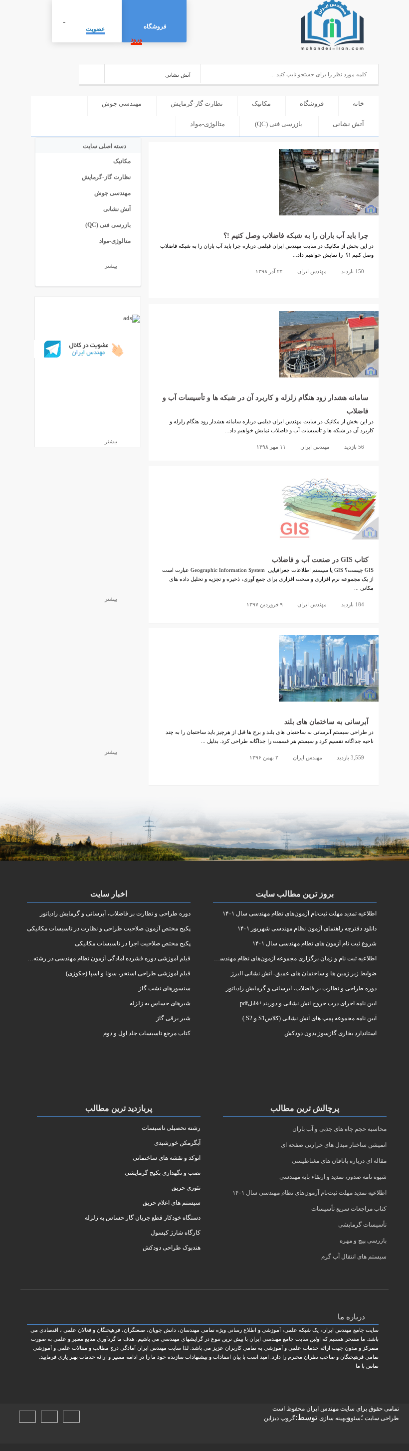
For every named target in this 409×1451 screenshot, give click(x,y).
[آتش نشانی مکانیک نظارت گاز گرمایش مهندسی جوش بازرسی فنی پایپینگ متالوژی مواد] (153, 73)
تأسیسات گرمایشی (362, 1224)
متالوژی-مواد (207, 124)
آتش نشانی (348, 124)
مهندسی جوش (122, 103)
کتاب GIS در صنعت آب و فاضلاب (320, 559)
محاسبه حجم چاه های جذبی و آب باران (339, 1128)
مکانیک (261, 103)
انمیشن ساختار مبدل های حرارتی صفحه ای (334, 1144)
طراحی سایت (381, 1418)
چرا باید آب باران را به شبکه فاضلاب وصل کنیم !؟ (296, 235)
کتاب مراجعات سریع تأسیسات (349, 1208)
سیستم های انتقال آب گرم (354, 1256)
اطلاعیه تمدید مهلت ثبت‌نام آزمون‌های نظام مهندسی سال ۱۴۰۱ (309, 1192)
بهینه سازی (333, 1418)
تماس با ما (367, 1366)
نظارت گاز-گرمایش (197, 103)
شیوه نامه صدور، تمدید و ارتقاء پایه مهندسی (333, 1176)
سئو (356, 1418)
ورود (136, 39)
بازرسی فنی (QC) (278, 124)
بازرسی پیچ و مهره (363, 1240)
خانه (358, 103)
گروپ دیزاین (279, 1418)
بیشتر (110, 266)
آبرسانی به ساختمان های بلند (326, 722)
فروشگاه (155, 26)
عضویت (95, 28)
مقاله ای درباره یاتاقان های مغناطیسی (339, 1160)
